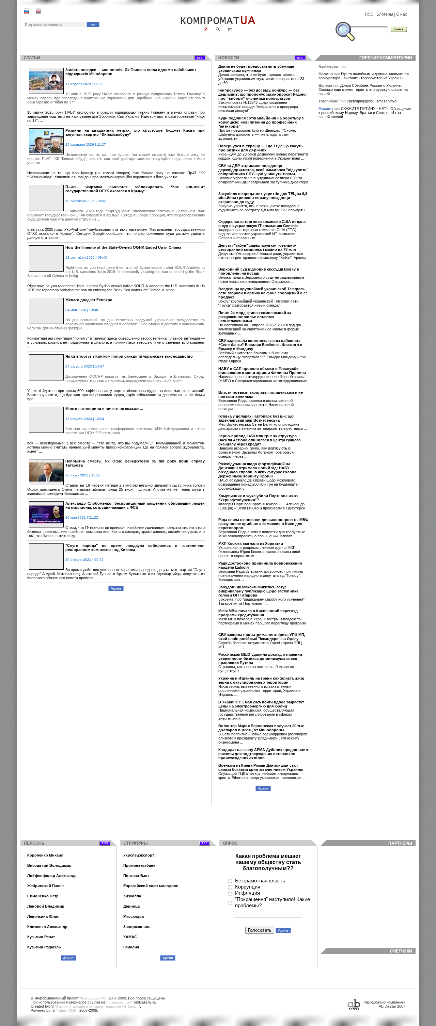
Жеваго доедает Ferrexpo (88, 300)
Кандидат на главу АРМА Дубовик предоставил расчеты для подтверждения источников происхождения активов (263, 754)
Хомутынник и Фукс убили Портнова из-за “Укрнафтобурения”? (258, 498)
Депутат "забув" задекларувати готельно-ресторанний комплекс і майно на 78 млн (257, 247)
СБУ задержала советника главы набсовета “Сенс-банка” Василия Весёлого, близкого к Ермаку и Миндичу (260, 345)
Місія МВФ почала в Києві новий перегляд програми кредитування (258, 613)
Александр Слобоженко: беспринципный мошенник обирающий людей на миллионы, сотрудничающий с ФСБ (135, 505)
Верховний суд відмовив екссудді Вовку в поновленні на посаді (258, 271)
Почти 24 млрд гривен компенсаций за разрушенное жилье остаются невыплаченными (254, 317)
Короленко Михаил (45, 855)
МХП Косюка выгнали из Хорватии (250, 543)
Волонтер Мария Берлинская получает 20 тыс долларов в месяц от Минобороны (261, 728)
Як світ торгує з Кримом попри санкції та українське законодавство (129, 356)
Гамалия (131, 947)
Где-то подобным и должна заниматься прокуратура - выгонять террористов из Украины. (363, 76)
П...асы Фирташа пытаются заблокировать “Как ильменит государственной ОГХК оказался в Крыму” (135, 189)
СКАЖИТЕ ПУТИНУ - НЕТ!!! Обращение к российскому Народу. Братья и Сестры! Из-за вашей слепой (364, 113)
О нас (401, 14)
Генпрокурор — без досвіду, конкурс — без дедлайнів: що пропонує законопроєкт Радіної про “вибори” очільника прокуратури (262, 94)
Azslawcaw (329, 66)
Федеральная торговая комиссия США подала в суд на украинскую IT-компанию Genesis (262, 223)
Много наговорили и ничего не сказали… (104, 409)
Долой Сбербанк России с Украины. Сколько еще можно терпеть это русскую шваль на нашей (363, 89)
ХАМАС (130, 937)
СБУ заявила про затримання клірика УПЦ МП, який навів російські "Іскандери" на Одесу (261, 637)
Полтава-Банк (136, 876)
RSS (369, 14)
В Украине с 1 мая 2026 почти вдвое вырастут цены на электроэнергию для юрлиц (261, 704)
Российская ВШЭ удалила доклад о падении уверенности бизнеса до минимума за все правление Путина (260, 658)
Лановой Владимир (45, 906)
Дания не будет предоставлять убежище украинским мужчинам (256, 68)
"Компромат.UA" (93, 998)
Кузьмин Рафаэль (44, 947)
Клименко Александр (47, 927)
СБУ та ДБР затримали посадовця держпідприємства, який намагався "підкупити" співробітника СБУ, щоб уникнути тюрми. (263, 170)
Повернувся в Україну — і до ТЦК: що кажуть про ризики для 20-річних (260, 148)
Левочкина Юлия (43, 916)
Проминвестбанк (139, 865)
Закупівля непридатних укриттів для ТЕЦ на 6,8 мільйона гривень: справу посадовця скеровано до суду (262, 198)
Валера (325, 85)
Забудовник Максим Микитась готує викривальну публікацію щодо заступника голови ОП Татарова (258, 591)
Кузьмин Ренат (41, 937)
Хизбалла (132, 896)
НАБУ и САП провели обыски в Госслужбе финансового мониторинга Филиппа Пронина (262, 371)
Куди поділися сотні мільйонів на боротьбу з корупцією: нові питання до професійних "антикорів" (260, 122)
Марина (326, 74)
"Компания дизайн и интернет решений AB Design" (97, 1006)
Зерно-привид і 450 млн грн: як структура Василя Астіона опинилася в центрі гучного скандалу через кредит (259, 440)
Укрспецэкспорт (138, 855)
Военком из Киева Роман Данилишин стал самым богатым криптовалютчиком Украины (260, 767)
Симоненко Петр (43, 896)
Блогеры (384, 14)
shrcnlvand (329, 101)
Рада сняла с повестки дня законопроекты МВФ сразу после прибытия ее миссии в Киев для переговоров (263, 524)
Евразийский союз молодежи (150, 886)
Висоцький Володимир (49, 865)
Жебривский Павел (45, 886)
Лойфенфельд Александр (52, 876)
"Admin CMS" (66, 1010)
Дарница (131, 906)
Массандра (133, 916)
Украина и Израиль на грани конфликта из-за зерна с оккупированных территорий (261, 680)
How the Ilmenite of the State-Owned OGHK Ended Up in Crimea (123, 247)
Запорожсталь (137, 927)
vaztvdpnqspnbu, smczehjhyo (371, 101)
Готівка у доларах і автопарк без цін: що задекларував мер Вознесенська (256, 418)
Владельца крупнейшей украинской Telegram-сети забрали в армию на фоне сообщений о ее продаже (263, 293)
